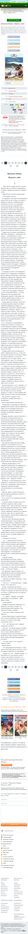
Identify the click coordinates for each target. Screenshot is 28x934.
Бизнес (4, 854)
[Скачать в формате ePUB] (17, 108)
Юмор (4, 863)
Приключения (6, 848)
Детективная (17, 886)
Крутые (2, 891)
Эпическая (16, 897)
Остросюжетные (5, 908)
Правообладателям (19, 914)
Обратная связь (18, 918)
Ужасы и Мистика (18, 893)
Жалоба (5, 117)
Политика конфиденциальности (19, 916)
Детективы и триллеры (8, 839)
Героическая (17, 884)
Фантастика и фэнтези (8, 835)
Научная (16, 890)
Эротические (4, 912)
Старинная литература (8, 861)
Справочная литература (8, 858)
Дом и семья (6, 852)
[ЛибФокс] (6, 5)
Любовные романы (7, 837)
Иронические (4, 886)
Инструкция (15, 125)
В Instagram (13, 43)
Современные (4, 910)
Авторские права (14, 20)
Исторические (4, 888)
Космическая (17, 888)
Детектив (3, 884)
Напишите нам (12, 121)
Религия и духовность (8, 856)
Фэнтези (16, 895)
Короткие (3, 905)
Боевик (2, 883)
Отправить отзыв (14, 824)
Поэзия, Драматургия (8, 867)
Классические (4, 890)
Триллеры (3, 893)
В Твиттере (13, 40)
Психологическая (18, 891)
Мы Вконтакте (14, 50)
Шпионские (3, 895)
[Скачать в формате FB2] (12, 108)
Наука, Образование (7, 841)
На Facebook (13, 36)
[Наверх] (23, 931)
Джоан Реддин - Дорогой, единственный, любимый (7, 738)
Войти (14, 1)
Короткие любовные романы (16, 96)
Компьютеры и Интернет (8, 865)
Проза (4, 845)
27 (17, 166)
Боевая (16, 883)
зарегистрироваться (18, 776)
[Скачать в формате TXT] (22, 108)
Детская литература (7, 850)
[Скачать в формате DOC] (14, 113)
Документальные (7, 843)
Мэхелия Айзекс (13, 91)
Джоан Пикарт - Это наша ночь (21, 738)
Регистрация (23, 1)
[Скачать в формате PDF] (20, 113)
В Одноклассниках (14, 47)
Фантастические (5, 906)
